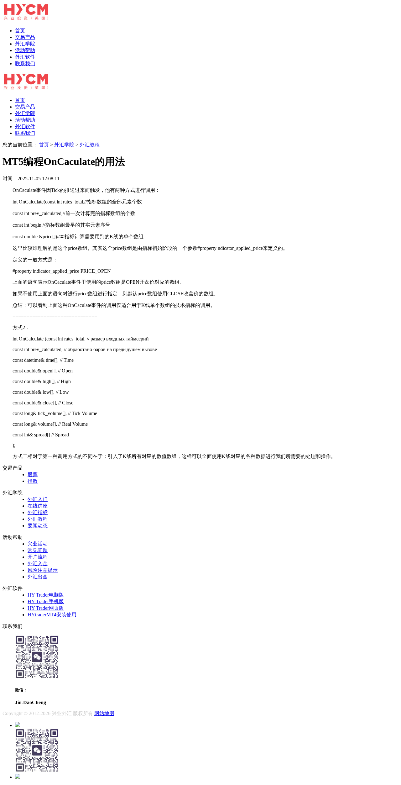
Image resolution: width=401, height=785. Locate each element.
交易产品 (25, 37)
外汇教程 (90, 144)
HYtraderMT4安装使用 (52, 614)
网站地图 (104, 713)
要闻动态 (38, 525)
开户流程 (38, 557)
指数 (33, 481)
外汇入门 (38, 499)
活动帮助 (25, 50)
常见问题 (38, 550)
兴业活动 (38, 543)
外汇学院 (25, 43)
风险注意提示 (43, 570)
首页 (20, 30)
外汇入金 (38, 563)
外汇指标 (38, 512)
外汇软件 (25, 57)
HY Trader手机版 (46, 601)
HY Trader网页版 (46, 608)
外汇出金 (38, 576)
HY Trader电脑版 (46, 595)
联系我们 (25, 63)
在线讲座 (38, 505)
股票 (33, 474)
